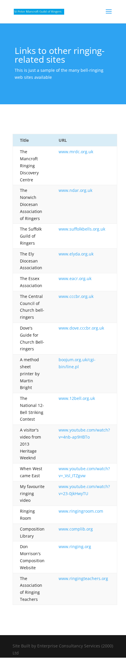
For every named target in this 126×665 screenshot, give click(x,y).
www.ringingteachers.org (83, 578)
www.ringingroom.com (81, 511)
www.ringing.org (75, 546)
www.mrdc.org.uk (76, 151)
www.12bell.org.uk (77, 398)
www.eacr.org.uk (75, 278)
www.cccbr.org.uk (76, 296)
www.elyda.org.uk (76, 254)
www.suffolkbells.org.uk (82, 229)
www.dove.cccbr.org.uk (81, 328)
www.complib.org (76, 529)
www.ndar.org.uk (75, 190)
